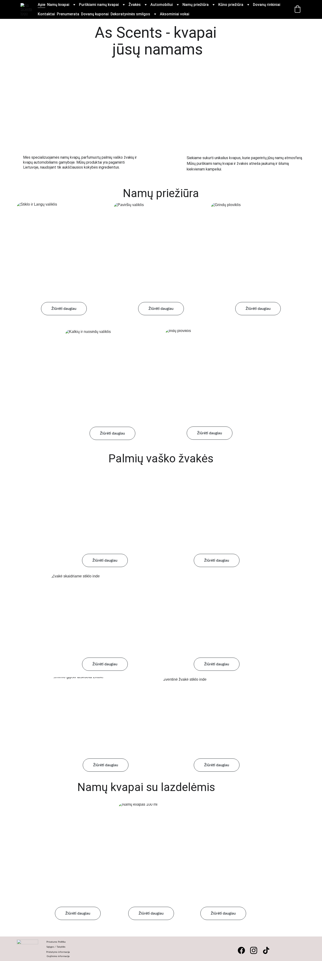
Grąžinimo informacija (58, 956)
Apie (41, 4)
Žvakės (134, 4)
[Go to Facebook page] (241, 950)
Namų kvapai (58, 4)
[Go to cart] (297, 9)
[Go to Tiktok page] (266, 950)
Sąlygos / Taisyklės (55, 947)
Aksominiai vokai (174, 14)
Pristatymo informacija (58, 952)
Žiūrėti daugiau (63, 309)
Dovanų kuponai (95, 14)
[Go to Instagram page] (253, 950)
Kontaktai (46, 14)
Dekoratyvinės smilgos (130, 14)
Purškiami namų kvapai (99, 4)
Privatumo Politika (56, 942)
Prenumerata (68, 14)
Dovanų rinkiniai (266, 4)
